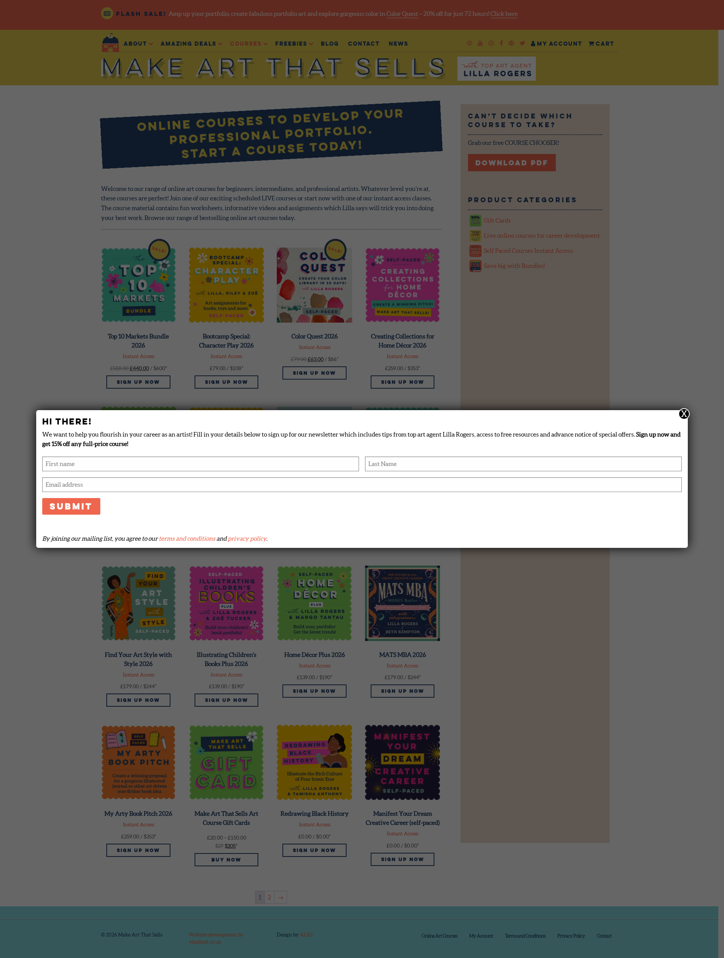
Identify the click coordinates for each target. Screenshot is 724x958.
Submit (71, 506)
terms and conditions (187, 538)
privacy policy (247, 538)
